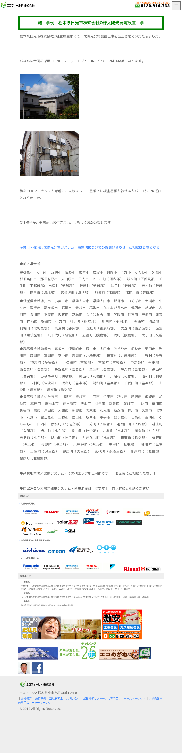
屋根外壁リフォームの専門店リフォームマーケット (114, 698)
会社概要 (26, 698)
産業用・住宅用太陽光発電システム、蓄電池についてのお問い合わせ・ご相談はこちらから (90, 247)
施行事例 (40, 698)
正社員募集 (56, 698)
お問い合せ (73, 698)
